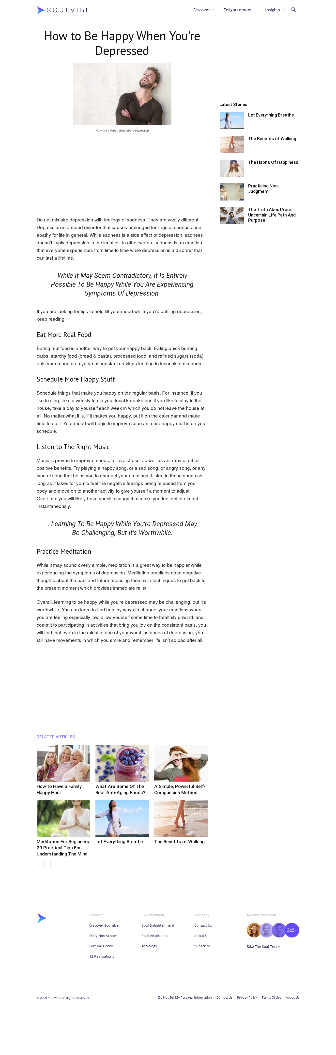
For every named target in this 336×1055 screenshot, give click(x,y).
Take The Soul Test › (264, 946)
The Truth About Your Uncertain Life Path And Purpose (272, 215)
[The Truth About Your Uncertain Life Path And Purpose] (232, 215)
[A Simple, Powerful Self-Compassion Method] (181, 763)
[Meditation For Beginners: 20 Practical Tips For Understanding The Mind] (63, 818)
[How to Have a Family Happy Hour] (63, 763)
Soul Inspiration (155, 935)
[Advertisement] (122, 173)
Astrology (149, 946)
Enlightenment (238, 10)
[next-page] (48, 864)
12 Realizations (101, 956)
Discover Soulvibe (103, 925)
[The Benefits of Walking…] (181, 818)
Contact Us (203, 925)
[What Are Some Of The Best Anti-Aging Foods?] (122, 763)
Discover (201, 10)
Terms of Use (271, 997)
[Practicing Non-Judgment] (232, 192)
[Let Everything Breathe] (122, 818)
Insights (272, 10)
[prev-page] (40, 864)
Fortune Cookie (101, 946)
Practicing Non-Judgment (263, 188)
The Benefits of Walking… (181, 841)
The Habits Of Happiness (273, 162)
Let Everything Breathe (119, 841)
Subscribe (202, 946)
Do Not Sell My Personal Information (185, 997)
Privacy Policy (247, 997)
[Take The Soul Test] (273, 936)
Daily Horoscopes (103, 935)
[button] (293, 10)
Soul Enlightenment (158, 925)
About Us (201, 935)
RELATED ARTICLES (56, 736)
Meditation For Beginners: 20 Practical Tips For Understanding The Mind (63, 848)
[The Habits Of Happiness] (232, 168)
